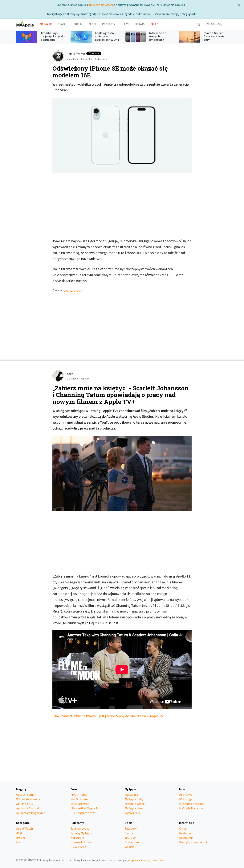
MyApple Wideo (135, 804)
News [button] (61, 24)
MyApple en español (192, 804)
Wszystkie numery (28, 799)
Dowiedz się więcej (101, 5)
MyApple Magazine (191, 808)
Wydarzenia (132, 813)
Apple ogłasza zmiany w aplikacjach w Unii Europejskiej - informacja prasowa (107, 41)
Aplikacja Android (27, 808)
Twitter (130, 833)
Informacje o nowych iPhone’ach (158, 36)
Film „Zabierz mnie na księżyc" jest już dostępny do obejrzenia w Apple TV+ (108, 716)
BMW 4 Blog (78, 847)
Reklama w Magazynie (30, 813)
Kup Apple (77, 837)
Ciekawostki (101, 58)
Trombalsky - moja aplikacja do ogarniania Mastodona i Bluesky (53, 39)
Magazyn (46, 24)
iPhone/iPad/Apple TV (85, 808)
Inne (91, 58)
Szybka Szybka (80, 828)
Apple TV (85, 378)
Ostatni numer (25, 794)
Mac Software (79, 799)
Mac (18, 842)
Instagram (132, 842)
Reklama (185, 833)
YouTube (130, 837)
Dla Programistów (83, 813)
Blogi (92, 24)
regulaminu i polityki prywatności (147, 860)
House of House (81, 842)
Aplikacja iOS (24, 804)
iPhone (84, 58)
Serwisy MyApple (81, 833)
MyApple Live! (134, 808)
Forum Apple (79, 794)
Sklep (154, 24)
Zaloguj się (214, 24)
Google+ (130, 847)
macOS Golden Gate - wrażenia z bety (215, 36)
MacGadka (131, 794)
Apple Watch (24, 828)
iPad (19, 833)
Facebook (131, 828)
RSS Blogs (185, 799)
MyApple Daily (134, 799)
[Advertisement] (122, 207)
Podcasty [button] (109, 24)
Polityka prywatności (193, 842)
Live (126, 24)
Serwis (139, 24)
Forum (78, 24)
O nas (182, 828)
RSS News (185, 794)
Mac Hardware (80, 804)
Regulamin (186, 837)
